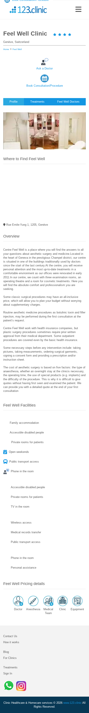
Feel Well (17, 49)
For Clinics (10, 658)
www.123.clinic (72, 702)
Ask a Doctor (44, 68)
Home (6, 49)
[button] (78, 10)
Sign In (7, 673)
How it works (11, 642)
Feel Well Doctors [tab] (68, 101)
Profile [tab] (13, 101)
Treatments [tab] (37, 101)
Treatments (10, 667)
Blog (6, 652)
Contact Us (10, 636)
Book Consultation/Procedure (44, 85)
